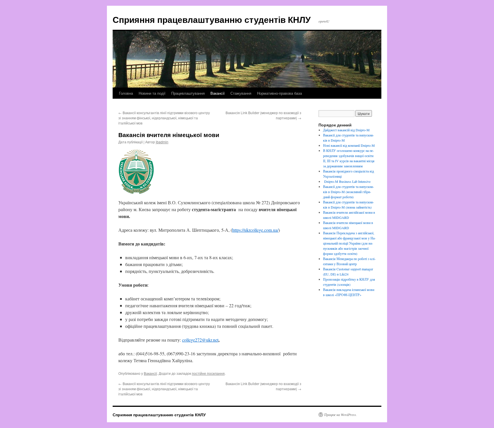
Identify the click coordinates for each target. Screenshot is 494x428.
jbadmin (162, 141)
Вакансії (217, 93)
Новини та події (152, 93)
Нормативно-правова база (279, 93)
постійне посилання (208, 373)
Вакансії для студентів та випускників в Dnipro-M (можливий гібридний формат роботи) (348, 191)
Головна (126, 93)
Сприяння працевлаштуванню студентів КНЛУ (212, 19)
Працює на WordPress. (340, 414)
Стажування (240, 93)
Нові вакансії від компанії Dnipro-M (349, 145)
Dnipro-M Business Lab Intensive (346, 181)
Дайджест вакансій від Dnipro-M (346, 130)
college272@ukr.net (200, 340)
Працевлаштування (188, 93)
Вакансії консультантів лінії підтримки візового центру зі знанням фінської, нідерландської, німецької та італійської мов (164, 117)
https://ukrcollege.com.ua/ (255, 230)
